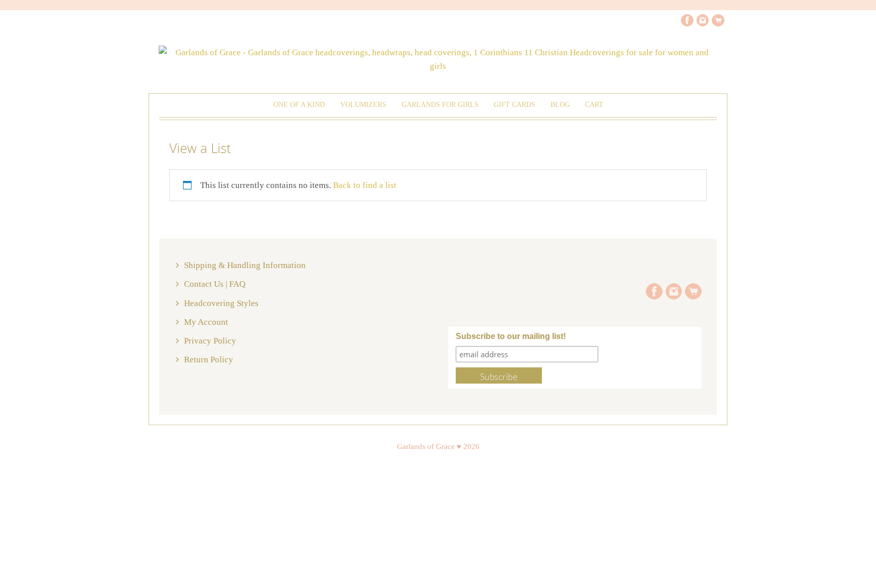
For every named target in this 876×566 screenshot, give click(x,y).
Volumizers (363, 104)
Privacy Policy (210, 341)
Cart (594, 104)
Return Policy (208, 359)
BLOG (560, 104)
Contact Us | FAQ (214, 284)
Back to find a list (364, 185)
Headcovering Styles (221, 303)
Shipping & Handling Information (245, 265)
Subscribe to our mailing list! (511, 336)
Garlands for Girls (440, 104)
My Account (206, 322)
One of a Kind (299, 104)
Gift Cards (514, 104)
